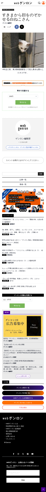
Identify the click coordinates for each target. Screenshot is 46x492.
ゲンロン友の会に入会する (23, 403)
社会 (4, 262)
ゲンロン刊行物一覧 (23, 393)
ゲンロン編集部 (7, 23)
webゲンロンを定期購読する (23, 398)
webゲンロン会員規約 (13, 429)
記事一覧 (23, 180)
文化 (4, 244)
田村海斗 (9, 273)
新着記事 (5, 234)
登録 (23, 480)
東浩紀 (9, 244)
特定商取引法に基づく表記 (15, 426)
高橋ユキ (12, 234)
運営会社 (9, 434)
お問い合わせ (10, 436)
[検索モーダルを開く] (39, 3)
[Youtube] (32, 454)
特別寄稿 (5, 224)
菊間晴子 (12, 224)
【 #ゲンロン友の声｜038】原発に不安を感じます (19, 286)
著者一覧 (23, 184)
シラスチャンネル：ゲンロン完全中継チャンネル (23, 147)
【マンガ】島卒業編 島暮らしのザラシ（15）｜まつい (21, 278)
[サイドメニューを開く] (2, 3)
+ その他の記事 (23, 142)
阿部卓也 (9, 255)
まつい (12, 280)
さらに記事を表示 (22, 376)
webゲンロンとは (12, 423)
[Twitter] (23, 454)
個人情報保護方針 (12, 431)
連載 (4, 273)
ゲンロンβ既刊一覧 (23, 388)
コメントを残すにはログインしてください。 (23, 160)
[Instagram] (18, 454)
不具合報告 (23, 407)
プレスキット (10, 439)
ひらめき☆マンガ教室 (9, 357)
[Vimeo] (27, 454)
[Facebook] (13, 454)
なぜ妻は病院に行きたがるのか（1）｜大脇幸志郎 (19, 260)
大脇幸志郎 (10, 262)
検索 (40, 174)
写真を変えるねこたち (8, 9)
